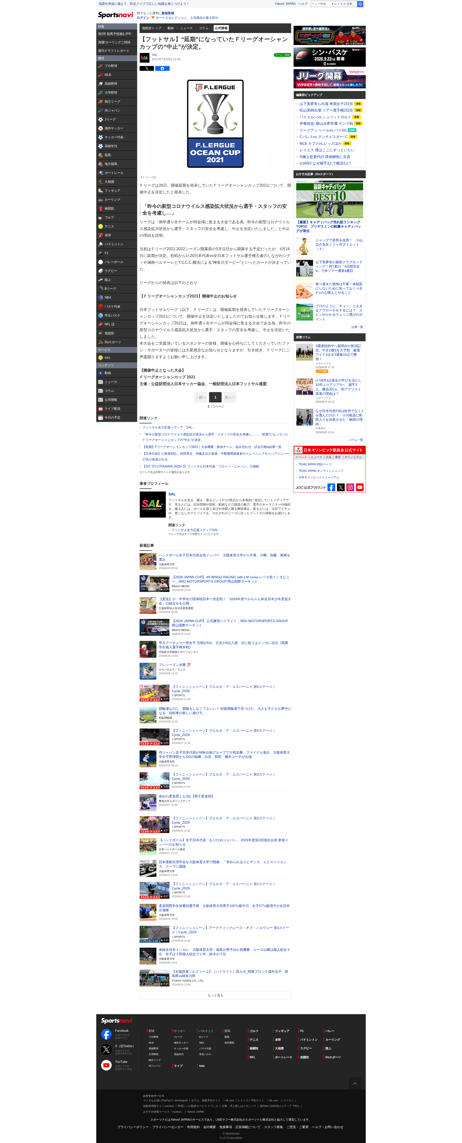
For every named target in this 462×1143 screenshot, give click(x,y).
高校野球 (153, 1048)
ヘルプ (303, 4)
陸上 (328, 1048)
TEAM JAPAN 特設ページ (315, 464)
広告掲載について (248, 1127)
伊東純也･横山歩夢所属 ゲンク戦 (327, 123)
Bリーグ (203, 1037)
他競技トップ (151, 28)
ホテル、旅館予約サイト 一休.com (212, 1100)
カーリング (333, 1039)
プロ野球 (153, 1037)
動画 (170, 28)
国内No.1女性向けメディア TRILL (280, 1105)
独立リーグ (155, 1060)
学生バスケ (205, 1054)
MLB (151, 1042)
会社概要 (209, 1127)
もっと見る (215, 995)
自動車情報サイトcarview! (158, 1105)
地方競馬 (229, 1042)
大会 (329, 457)
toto (202, 1066)
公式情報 (221, 28)
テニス (254, 1039)
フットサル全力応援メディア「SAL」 (168, 427)
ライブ (178, 1066)
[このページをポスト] (147, 68)
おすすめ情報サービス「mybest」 (163, 1111)
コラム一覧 (356, 439)
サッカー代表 (181, 1048)
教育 (338, 457)
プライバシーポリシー (133, 1127)
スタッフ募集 (273, 1127)
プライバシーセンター (168, 1127)
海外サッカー (181, 1042)
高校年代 (179, 1054)
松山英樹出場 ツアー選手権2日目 (327, 110)
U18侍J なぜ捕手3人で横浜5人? (325, 163)
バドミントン (309, 1039)
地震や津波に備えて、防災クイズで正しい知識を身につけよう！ (144, 4)
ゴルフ (254, 1031)
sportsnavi (116, 1021)
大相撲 (279, 1048)
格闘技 (254, 1048)
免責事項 (225, 1127)
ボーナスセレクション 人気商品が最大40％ (187, 18)
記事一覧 (357, 327)
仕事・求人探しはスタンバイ (239, 1105)
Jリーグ (178, 1037)
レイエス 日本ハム (345, 4)
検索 (360, 4)
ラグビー (306, 1048)
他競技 (304, 1057)
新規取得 (168, 13)
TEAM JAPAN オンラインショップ (321, 471)
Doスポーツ (333, 1057)
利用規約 (193, 1127)
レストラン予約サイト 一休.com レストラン (266, 1100)
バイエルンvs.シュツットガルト (326, 117)
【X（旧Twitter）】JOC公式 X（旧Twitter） (341, 487)
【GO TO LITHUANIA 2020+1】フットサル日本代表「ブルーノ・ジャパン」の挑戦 (200, 466)
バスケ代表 (205, 1048)
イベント (301, 457)
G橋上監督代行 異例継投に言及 (325, 157)
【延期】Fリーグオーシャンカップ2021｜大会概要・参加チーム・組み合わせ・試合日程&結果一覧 (212, 447)
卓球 (278, 1039)
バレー (330, 1031)
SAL (154, 55)
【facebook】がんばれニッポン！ (331, 487)
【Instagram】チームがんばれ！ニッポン (350, 487)
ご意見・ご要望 (297, 1127)
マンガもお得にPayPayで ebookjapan (165, 1100)
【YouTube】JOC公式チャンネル (360, 487)
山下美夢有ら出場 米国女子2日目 (327, 104)
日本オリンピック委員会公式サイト (330, 450)
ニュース (186, 28)
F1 (302, 1031)
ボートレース (283, 1057)
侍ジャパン (155, 1065)
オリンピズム (353, 457)
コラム (204, 28)
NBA (201, 1042)
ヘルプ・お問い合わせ (327, 1127)
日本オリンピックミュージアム (319, 477)
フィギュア (282, 1031)
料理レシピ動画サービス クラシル (198, 1105)
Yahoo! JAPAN (285, 4)
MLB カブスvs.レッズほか (321, 143)
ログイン (143, 18)
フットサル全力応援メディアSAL (194, 530)
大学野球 (153, 1054)
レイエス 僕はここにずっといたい (327, 150)
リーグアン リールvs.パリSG (324, 130)
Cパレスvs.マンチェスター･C (324, 137)
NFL (252, 1057)
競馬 (227, 1037)
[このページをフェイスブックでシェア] (162, 68)
